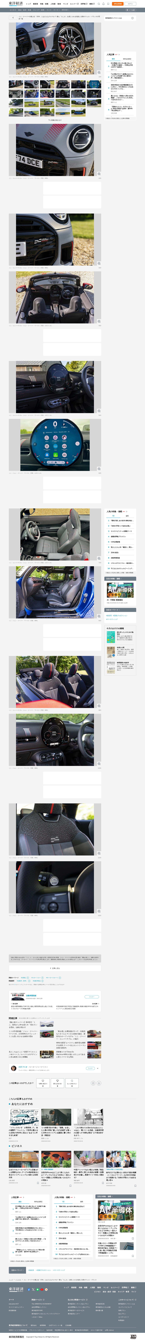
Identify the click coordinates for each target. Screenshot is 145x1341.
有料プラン (122, 1310)
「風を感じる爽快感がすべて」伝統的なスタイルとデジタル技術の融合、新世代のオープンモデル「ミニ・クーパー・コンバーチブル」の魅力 (70, 1035)
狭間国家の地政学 (123, 662)
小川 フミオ (22, 1067)
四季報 (83, 4)
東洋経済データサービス (76, 1310)
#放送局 (109, 615)
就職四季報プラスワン (118, 536)
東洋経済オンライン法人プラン (78, 1304)
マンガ (65, 4)
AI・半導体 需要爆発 (115, 600)
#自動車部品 (37, 981)
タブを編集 (132, 10)
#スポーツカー (36, 977)
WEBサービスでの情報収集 (18, 1330)
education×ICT (14, 1304)
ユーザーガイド (123, 1317)
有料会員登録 (118, 4)
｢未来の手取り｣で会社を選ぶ (120, 526)
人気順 (53, 4)
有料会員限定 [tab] (127, 59)
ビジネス (13, 10)
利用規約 (121, 1320)
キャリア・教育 (39, 10)
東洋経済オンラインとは (113, 18)
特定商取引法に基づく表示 (64, 1330)
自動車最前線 (31, 995)
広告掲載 (68, 1325)
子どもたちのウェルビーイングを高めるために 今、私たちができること (122, 568)
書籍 (91, 4)
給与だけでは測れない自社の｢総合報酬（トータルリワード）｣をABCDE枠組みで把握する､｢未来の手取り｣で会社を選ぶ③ (121, 1176)
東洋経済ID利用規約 (81, 1330)
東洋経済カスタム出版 (103, 1307)
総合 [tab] (113, 59)
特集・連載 (44, 4)
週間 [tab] (127, 516)
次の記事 (94, 1003)
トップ (28, 4)
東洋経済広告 (100, 1304)
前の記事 (15, 1003)
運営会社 (34, 1325)
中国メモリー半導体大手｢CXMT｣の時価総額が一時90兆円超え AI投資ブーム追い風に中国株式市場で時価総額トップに (107, 1248)
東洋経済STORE (37, 1310)
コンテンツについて (125, 1307)
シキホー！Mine (37, 1317)
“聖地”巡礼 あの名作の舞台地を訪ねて (122, 520)
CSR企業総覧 (115, 542)
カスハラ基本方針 (97, 1330)
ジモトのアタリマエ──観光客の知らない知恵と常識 (122, 563)
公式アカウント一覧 (55, 1325)
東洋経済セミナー (74, 1314)
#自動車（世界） (22, 981)
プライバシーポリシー (36, 1330)
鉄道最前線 (12, 1310)
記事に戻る (13, 18)
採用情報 (43, 1325)
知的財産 (49, 1330)
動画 (59, 4)
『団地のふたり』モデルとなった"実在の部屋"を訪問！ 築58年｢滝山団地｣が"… (122, 108)
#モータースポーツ (52, 977)
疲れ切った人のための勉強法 (125, 633)
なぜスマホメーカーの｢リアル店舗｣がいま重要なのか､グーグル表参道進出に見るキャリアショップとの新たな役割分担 (24, 1173)
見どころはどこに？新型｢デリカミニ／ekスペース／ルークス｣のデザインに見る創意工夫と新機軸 (23, 1054)
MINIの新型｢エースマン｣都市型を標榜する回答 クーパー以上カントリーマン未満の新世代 (71, 1045)
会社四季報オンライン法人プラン (79, 1307)
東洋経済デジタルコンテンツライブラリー (46, 1314)
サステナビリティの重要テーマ (121, 531)
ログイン (130, 4)
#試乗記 (23, 977)
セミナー (73, 4)
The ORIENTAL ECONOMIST (42, 1304)
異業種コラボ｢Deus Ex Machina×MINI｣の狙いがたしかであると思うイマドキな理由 (70, 1054)
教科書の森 (99, 1310)
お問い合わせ (109, 1330)
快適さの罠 (121, 647)
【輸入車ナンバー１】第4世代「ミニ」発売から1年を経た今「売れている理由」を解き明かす (23, 1024)
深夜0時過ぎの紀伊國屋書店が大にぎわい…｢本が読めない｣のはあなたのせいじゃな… (122, 87)
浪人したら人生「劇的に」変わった (122, 547)
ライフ (49, 10)
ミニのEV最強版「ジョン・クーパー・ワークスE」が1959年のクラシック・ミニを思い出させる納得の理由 (24, 1033)
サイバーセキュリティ (16, 1307)
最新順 (35, 4)
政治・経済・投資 (24, 10)
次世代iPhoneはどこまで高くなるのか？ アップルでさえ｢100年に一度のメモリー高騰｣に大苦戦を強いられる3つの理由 (56, 1176)
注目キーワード (112, 610)
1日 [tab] (113, 516)
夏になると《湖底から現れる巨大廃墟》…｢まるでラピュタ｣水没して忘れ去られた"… (122, 97)
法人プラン (122, 1314)
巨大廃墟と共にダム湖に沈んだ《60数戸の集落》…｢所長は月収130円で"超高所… (122, 65)
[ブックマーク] (93, 1083)
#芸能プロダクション (120, 615)
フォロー (91, 997)
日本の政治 (114, 552)
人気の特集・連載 (114, 511)
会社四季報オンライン (39, 1307)
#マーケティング (112, 619)
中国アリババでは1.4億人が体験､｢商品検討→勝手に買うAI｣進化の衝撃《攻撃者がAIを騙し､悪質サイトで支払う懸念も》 (89, 1173)
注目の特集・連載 (113, 579)
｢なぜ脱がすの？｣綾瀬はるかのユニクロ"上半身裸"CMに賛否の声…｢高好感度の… (122, 76)
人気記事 (110, 54)
